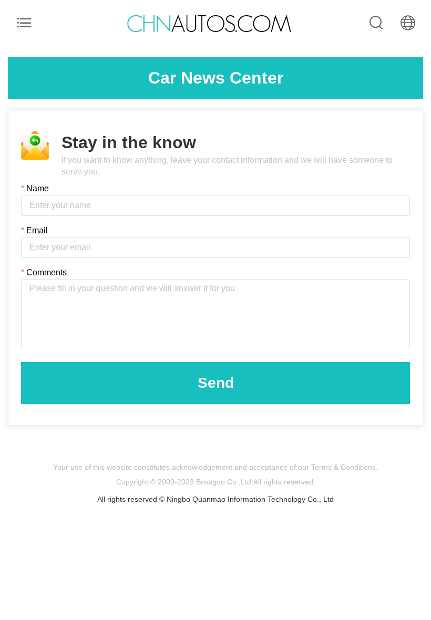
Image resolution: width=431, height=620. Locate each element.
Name (37, 188)
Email (37, 230)
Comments (46, 272)
